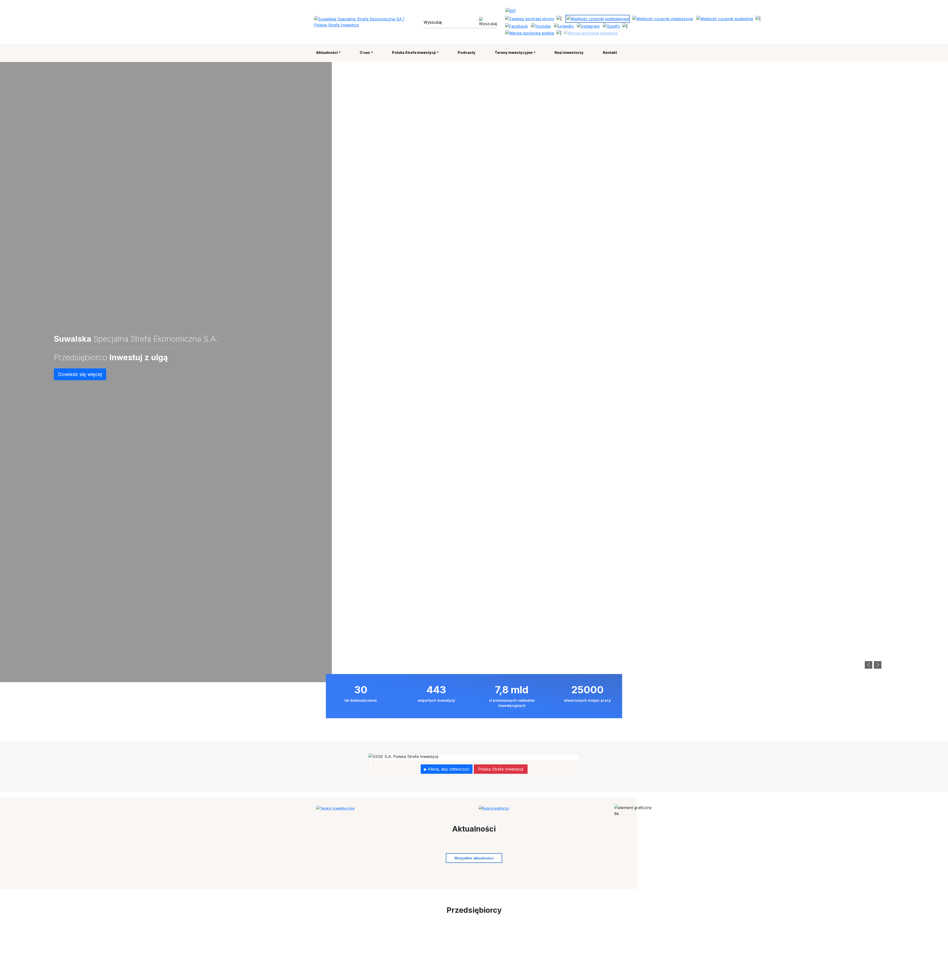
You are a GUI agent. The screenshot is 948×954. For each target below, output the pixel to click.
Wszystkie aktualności (474, 858)
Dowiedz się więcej (80, 374)
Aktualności (327, 52)
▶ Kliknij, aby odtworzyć (446, 769)
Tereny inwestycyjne (514, 52)
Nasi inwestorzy (569, 52)
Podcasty (466, 52)
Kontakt (610, 52)
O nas (365, 52)
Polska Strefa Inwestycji (414, 52)
